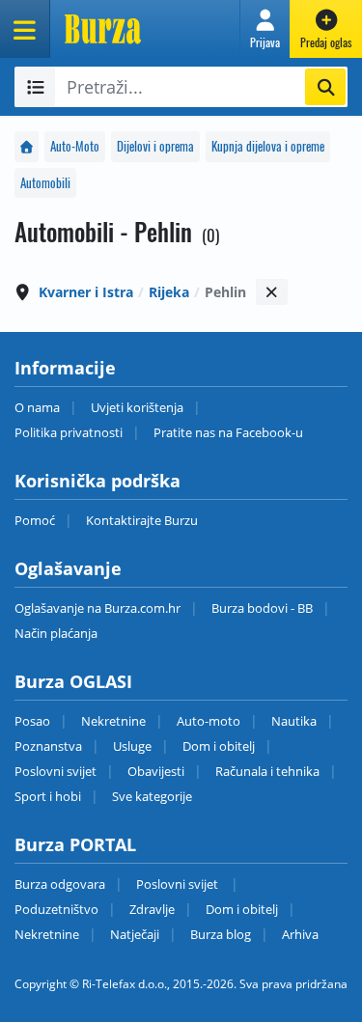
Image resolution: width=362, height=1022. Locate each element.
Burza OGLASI (73, 681)
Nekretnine (113, 721)
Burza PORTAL (75, 844)
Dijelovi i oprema (155, 146)
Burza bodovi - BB (262, 608)
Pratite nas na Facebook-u (228, 432)
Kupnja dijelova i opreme (267, 146)
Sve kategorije (152, 796)
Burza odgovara (59, 884)
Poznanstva (48, 746)
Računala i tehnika (267, 771)
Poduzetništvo (56, 909)
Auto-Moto (74, 146)
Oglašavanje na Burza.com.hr (97, 608)
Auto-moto (208, 721)
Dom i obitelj (218, 746)
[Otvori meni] (25, 29)
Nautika (294, 721)
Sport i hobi (47, 796)
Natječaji (134, 934)
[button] (265, 29)
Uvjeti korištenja (137, 407)
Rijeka (169, 292)
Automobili (45, 183)
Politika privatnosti (68, 432)
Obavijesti (155, 771)
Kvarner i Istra (86, 292)
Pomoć (34, 520)
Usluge (132, 746)
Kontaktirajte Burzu (142, 520)
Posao (32, 721)
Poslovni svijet (55, 771)
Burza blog (220, 934)
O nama (37, 407)
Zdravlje (152, 909)
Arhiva (300, 934)
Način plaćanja (55, 633)
